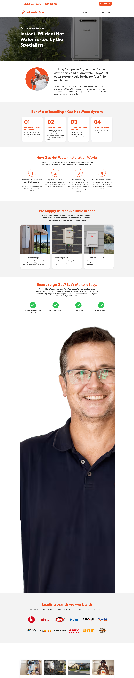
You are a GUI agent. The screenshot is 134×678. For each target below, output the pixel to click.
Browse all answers (106, 651)
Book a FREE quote (105, 4)
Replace (36, 466)
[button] (86, 12)
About (102, 12)
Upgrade (48, 466)
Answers (108, 12)
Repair (24, 466)
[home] (33, 12)
